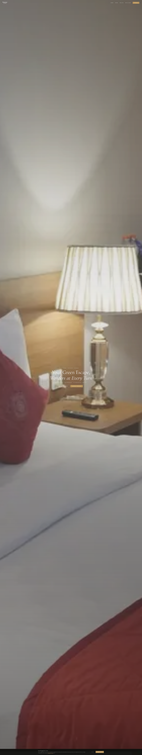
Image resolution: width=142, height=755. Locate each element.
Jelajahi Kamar (64, 386)
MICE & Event (128, 2)
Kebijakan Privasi (50, 753)
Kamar (112, 2)
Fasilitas (122, 2)
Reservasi (136, 2)
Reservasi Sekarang (76, 386)
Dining (116, 2)
